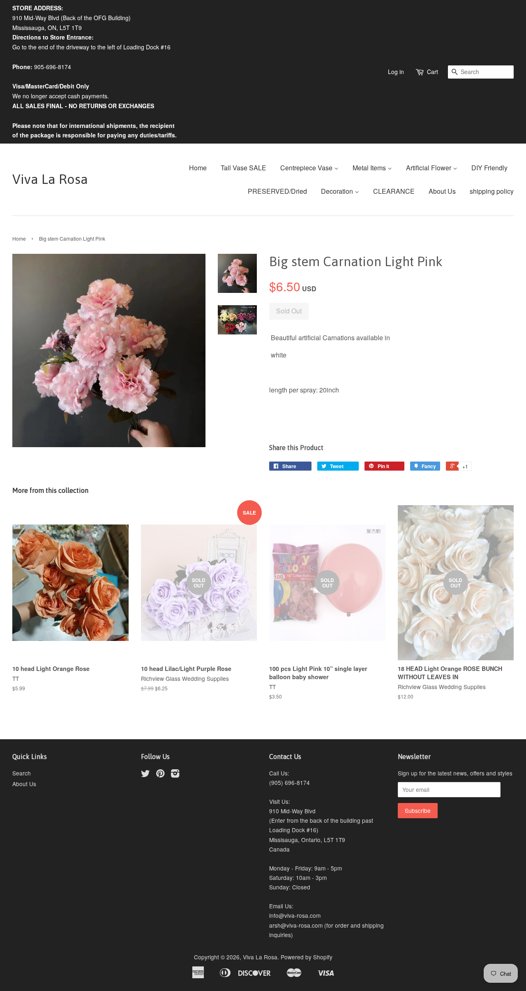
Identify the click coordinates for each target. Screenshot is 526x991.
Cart (432, 71)
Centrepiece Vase (307, 167)
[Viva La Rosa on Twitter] (145, 775)
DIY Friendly (489, 167)
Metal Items (370, 167)
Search (21, 773)
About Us (442, 191)
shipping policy (492, 191)
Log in (396, 71)
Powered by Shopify (306, 957)
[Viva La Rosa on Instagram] (175, 775)
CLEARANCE (394, 191)
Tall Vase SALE (243, 167)
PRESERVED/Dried (277, 191)
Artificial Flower (429, 167)
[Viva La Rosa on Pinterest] (160, 775)
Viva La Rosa (50, 179)
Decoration (338, 191)
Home (198, 167)
